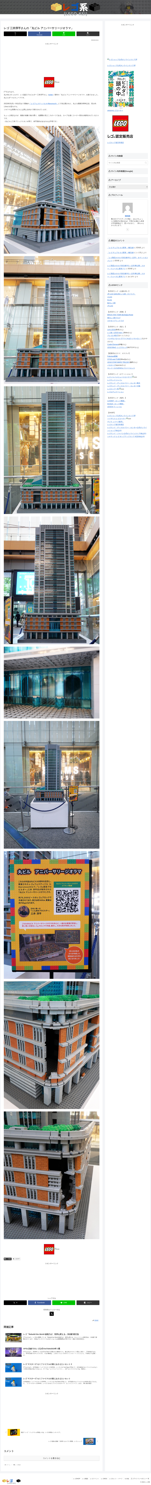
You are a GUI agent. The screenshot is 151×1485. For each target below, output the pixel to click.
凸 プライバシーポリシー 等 (140, 1478)
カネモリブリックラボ (115, 321)
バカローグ (111, 365)
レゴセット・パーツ (115, 1478)
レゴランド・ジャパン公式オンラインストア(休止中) (126, 433)
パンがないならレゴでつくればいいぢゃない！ (124, 338)
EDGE (127, 216)
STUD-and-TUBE (113, 359)
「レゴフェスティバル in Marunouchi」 (43, 103)
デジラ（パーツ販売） (115, 422)
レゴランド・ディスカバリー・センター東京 (123, 383)
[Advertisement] (51, 59)
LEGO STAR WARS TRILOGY (118, 362)
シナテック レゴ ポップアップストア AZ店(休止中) (126, 436)
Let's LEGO (111, 330)
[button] (88, 33)
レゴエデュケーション (115, 392)
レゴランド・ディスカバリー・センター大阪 (123, 386)
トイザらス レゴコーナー (116, 418)
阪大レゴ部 (111, 303)
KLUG (109, 300)
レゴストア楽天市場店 (115, 142)
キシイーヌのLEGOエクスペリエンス (121, 368)
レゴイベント (94, 1478)
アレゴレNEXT (112, 335)
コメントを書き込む (51, 1458)
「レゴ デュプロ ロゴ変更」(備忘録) (120, 248)
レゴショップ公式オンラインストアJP (121, 65)
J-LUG (109, 297)
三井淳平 (17, 1259)
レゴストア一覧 (113, 389)
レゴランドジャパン (114, 380)
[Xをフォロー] (52, 1314)
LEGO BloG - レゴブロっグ (117, 347)
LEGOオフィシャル (114, 407)
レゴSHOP (76, 1478)
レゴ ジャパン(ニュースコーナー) (119, 377)
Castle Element (113, 344)
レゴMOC (104, 1478)
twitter (51, 95)
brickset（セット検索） (115, 404)
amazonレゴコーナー (115, 110)
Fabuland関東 (112, 356)
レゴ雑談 (8, 1259)
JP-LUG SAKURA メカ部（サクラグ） (121, 294)
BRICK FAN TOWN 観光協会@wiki (120, 315)
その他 (126, 1478)
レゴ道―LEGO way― (115, 333)
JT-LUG (110, 306)
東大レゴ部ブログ (113, 318)
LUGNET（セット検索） (116, 401)
